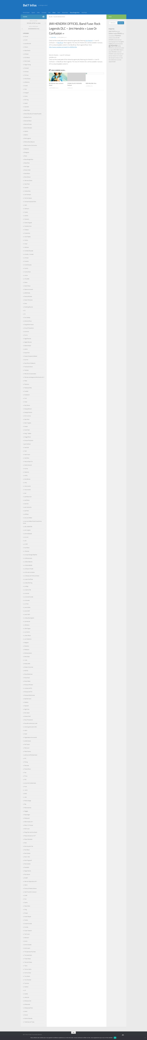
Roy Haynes (27, 874)
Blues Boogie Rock (74, 12)
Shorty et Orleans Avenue (30, 888)
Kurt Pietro (26, 547)
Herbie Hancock (28, 465)
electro (26, 349)
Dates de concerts (28, 289)
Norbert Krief (27, 716)
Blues (54, 12)
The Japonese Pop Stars (30, 951)
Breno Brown (27, 177)
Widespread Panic (28, 1008)
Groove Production (28, 440)
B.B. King (26, 99)
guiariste (121, 43)
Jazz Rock (26, 510)
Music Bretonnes (28, 674)
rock (117, 55)
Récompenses (27, 807)
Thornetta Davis (28, 955)
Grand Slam (27, 430)
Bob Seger (26, 166)
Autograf (26, 92)
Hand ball (26, 447)
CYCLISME (26, 279)
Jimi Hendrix (89, 40)
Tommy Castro (27, 969)
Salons (25, 885)
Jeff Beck (26, 514)
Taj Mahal (112, 59)
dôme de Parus (28, 321)
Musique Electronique (29, 695)
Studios (26, 920)
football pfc (27, 395)
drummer (26, 331)
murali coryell (119, 51)
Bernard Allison (28, 121)
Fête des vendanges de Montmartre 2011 (34, 377)
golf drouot (115, 43)
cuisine (26, 275)
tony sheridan (119, 59)
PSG (25, 779)
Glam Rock (26, 419)
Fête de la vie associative (30, 373)
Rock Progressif (28, 860)
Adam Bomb (27, 50)
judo (25, 540)
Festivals (26, 370)
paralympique (27, 741)
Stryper (26, 913)
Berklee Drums (28, 117)
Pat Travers (27, 744)
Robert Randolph (28, 839)
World (25, 1011)
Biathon (26, 135)
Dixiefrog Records (28, 307)
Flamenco (26, 384)
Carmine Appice (28, 198)
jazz (118, 47)
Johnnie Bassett (28, 533)
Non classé (26, 713)
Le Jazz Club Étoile (28, 579)
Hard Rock (84, 12)
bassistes (26, 106)
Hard (25, 451)
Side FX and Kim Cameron (30, 892)
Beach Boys (27, 110)
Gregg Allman (27, 437)
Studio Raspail (27, 916)
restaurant (115, 55)
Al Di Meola (27, 57)
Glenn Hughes (27, 423)
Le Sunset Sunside (28, 597)
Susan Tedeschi (28, 930)
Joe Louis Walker (28, 517)
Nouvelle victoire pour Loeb (30, 723)
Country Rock (27, 272)
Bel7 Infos (30, 5)
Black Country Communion (30, 145)
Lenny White (27, 607)
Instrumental (27, 486)
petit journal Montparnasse (30, 755)
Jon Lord (26, 537)
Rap (25, 804)
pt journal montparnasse (30, 783)
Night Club (26, 709)
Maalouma (121, 49)
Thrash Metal (27, 958)
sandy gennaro (113, 57)
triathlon (26, 987)
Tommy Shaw (27, 972)
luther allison (116, 49)
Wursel (26, 1015)
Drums (26, 335)
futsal (25, 402)
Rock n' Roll (27, 857)
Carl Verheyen (27, 194)
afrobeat (26, 54)
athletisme (26, 82)
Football (26, 391)
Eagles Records (28, 342)
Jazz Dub (26, 503)
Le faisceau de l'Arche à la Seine (31, 576)
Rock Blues (27, 850)
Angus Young (27, 64)
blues (119, 33)
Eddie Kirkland (27, 345)
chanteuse (110, 37)
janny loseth (115, 47)
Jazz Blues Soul (27, 496)
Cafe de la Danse (28, 180)
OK (115, 1037)
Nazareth (26, 705)
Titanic (25, 965)
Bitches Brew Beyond (29, 142)
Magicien (26, 642)
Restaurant (27, 818)
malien (110, 51)
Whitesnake (27, 1004)
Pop (25, 772)
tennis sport (27, 948)
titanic (115, 59)
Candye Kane (27, 191)
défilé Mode (27, 293)
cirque (25, 243)
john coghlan (111, 49)
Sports (33, 12)
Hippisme (26, 472)
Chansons (26, 219)
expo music (119, 39)
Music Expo (27, 677)
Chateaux (26, 229)
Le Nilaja (26, 586)
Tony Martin (27, 976)
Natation (26, 702)
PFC (25, 758)
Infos (38, 12)
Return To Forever (28, 825)
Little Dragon (27, 628)
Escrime (26, 359)
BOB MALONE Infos (91, 83)
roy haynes (120, 55)
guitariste (113, 45)
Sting (25, 909)
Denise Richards (28, 296)
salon (110, 57)
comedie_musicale (28, 254)
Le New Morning (28, 583)
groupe (118, 43)
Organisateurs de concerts (30, 737)
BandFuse (60, 43)
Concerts (44, 12)
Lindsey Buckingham (29, 618)
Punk (25, 786)
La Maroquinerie (28, 558)
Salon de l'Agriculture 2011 (30, 881)
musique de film (28, 688)
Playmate (26, 765)
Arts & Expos (26, 12)
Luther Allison (27, 635)
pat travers (111, 55)
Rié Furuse (26, 828)
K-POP (26, 544)
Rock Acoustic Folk (28, 846)
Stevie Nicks (27, 906)
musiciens (115, 53)
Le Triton (26, 604)
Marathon (26, 646)
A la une (26, 36)
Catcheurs (26, 208)
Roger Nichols (27, 871)
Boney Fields (27, 170)
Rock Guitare (27, 853)
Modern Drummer (28, 667)
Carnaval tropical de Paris (30, 201)
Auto (25, 89)
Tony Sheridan (27, 980)
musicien (111, 53)
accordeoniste (27, 43)
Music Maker (27, 681)
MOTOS (26, 670)
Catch (25, 205)
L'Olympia (26, 551)
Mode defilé (27, 663)
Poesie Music (27, 769)
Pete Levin (26, 748)
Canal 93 (26, 187)
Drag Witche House (29, 324)
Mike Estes (27, 656)
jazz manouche (27, 507)
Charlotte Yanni (28, 226)
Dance (25, 282)
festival (119, 41)
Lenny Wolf (27, 611)
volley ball (26, 997)
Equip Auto (27, 352)
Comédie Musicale (28, 250)
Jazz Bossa (26, 500)
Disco (25, 303)
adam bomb (112, 31)
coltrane (114, 37)
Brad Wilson (27, 173)
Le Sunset (26, 593)
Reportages (27, 814)
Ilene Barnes (27, 479)
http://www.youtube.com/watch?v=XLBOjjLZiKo (63, 47)
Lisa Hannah (27, 621)
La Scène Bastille (28, 565)
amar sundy (118, 31)
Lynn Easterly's (27, 639)
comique (26, 258)
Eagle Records (27, 338)
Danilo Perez (27, 286)
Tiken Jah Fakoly (28, 962)
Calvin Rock (27, 184)
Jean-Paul (53, 37)
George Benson (28, 409)
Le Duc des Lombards (29, 572)
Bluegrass (26, 152)
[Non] (145, 1037)
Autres (26, 96)
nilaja (118, 53)
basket (26, 103)
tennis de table (27, 944)
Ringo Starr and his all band (30, 832)
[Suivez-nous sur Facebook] (43, 17)
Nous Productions (28, 720)
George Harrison (28, 412)
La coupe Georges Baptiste (30, 554)
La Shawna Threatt (28, 568)
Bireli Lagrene (27, 138)
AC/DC (25, 40)
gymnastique (27, 444)
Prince (25, 776)
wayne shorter (112, 61)
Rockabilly (26, 867)
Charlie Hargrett (28, 222)
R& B (25, 793)
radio (25, 797)
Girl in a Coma (27, 416)
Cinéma (26, 240)
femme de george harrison (113, 41)
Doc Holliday (27, 317)
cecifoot (26, 215)
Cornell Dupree (27, 265)
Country (26, 268)
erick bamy (115, 39)
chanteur (118, 36)
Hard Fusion (27, 454)
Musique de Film (28, 691)
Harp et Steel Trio (28, 461)
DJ (24, 314)
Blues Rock (65, 12)
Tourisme (26, 983)
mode (25, 660)
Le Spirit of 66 (27, 590)
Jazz (49, 12)
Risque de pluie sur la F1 (30, 835)
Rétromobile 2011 (28, 821)
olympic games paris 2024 (30, 727)
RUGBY (26, 878)
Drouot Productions (29, 328)
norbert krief (121, 53)
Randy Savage (27, 800)
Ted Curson (27, 934)
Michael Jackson (28, 653)
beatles (115, 33)
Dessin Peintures (28, 300)
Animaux (26, 71)
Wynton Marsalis (28, 1018)
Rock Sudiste (27, 864)
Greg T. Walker (27, 433)
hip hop (26, 468)
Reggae (26, 811)
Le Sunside (27, 600)
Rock (59, 12)
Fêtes (25, 380)
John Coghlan (27, 530)
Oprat (25, 734)
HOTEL (26, 475)
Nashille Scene (27, 698)
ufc (25, 990)
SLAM (25, 895)
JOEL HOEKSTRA (28, 526)
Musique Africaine (28, 684)
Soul (25, 899)
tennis (25, 941)
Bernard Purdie (28, 124)
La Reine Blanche (28, 561)
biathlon (26, 131)
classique (26, 247)
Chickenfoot (27, 233)
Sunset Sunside (28, 923)
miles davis (114, 51)
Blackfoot (26, 149)
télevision (26, 937)
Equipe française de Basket (30, 356)
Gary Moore (27, 405)
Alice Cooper (27, 61)
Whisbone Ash (27, 1001)
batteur (111, 33)
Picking (26, 762)
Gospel (26, 426)
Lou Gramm (27, 632)
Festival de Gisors (28, 366)
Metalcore (26, 649)
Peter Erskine (27, 751)
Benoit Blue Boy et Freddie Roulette (32, 113)
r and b (26, 790)
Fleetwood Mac (28, 387)
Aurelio (26, 85)
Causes (26, 212)
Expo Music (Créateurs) (29, 363)
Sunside (26, 927)
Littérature (26, 625)
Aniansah (26, 68)
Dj (24, 310)
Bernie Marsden (28, 128)
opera (25, 730)
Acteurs (26, 47)
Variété (26, 994)
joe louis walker (121, 47)
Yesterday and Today (29, 1022)
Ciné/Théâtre (27, 236)
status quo (118, 57)
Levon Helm (27, 614)
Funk (25, 398)
